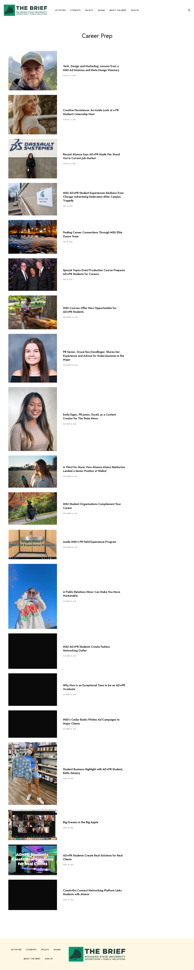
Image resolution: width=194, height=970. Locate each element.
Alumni (57, 949)
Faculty (45, 949)
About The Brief (31, 958)
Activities (16, 949)
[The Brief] (25, 10)
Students (31, 949)
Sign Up (49, 958)
